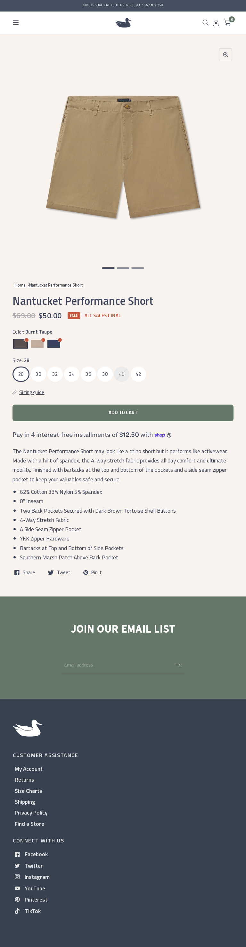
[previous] (20, 150)
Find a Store (29, 823)
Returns (24, 779)
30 (38, 374)
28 (21, 374)
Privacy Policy (31, 812)
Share (29, 572)
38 (105, 374)
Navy (54, 343)
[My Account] (216, 23)
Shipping (25, 801)
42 (138, 374)
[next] (225, 150)
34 (71, 374)
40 (121, 374)
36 (88, 374)
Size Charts (28, 790)
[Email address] (178, 665)
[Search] (205, 23)
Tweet (63, 572)
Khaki (37, 343)
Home (20, 285)
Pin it (96, 572)
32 (55, 374)
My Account (29, 768)
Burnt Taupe (20, 343)
